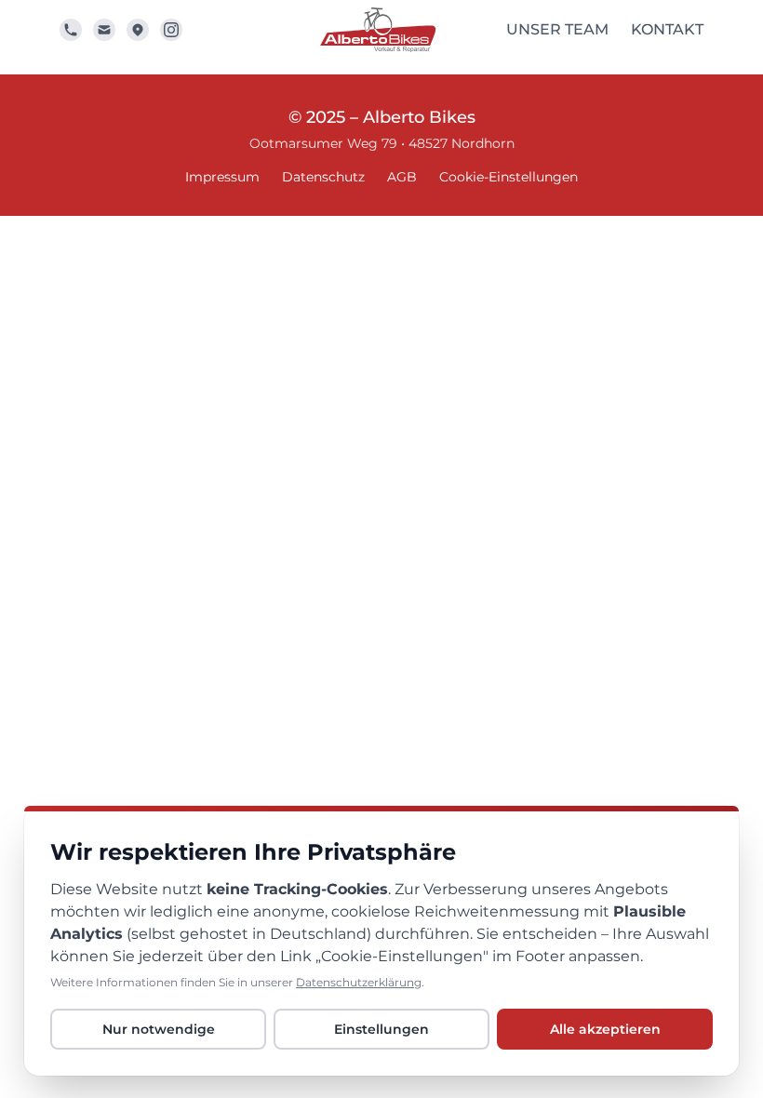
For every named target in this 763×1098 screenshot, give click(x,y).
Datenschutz (323, 176)
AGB (402, 176)
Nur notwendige (158, 1029)
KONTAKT (667, 29)
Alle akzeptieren (605, 1029)
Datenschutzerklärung (359, 982)
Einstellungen (381, 1029)
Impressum (222, 176)
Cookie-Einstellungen (508, 176)
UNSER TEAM (557, 29)
